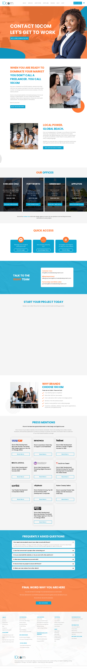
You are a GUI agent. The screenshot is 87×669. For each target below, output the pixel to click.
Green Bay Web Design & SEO (8, 639)
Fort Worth (73, 132)
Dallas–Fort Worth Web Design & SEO (8, 637)
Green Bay (46, 134)
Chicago (24, 662)
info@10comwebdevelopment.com (52, 273)
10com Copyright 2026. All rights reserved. (41, 667)
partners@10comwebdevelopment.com (54, 284)
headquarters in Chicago (54, 132)
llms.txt (50, 667)
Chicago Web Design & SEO (7, 635)
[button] (30, 3)
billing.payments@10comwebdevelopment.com (56, 278)
